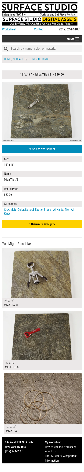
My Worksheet (53, 442)
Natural (29, 210)
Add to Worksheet (43, 148)
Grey (6, 210)
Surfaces (19, 59)
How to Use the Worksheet (60, 447)
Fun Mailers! (52, 465)
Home (7, 59)
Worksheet (9, 29)
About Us (50, 451)
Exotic (39, 210)
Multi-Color (17, 210)
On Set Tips (51, 469)
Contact (39, 29)
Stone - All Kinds (38, 59)
